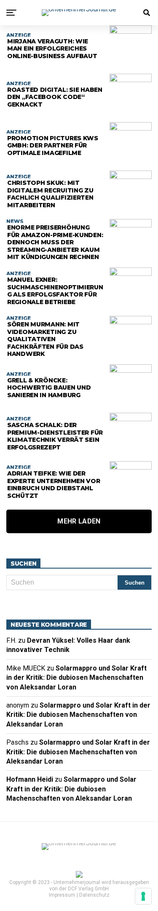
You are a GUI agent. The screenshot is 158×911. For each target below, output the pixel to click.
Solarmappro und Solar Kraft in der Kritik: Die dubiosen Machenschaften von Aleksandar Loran (76, 677)
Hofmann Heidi (29, 779)
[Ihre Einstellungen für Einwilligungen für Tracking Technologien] (143, 896)
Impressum (62, 895)
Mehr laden (78, 521)
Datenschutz (94, 895)
